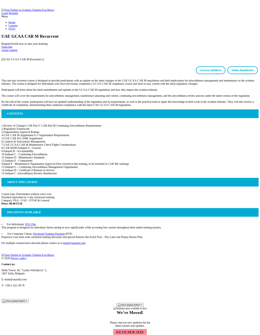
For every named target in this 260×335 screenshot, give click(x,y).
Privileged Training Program (49, 233)
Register (13, 13)
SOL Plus (30, 224)
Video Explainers (243, 70)
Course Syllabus (210, 70)
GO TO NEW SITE (130, 331)
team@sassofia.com (74, 242)
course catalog (9, 50)
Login (4, 13)
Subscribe (6, 46)
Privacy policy (19, 258)
